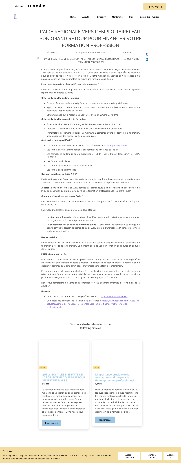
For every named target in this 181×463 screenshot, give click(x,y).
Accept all (171, 456)
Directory (101, 17)
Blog (131, 17)
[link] (30, 6)
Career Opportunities (149, 17)
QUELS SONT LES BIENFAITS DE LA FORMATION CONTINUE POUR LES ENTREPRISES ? (63, 377)
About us (86, 17)
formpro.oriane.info (117, 145)
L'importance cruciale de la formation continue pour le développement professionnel (114, 377)
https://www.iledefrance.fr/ (114, 296)
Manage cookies (152, 456)
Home (73, 17)
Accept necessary (129, 456)
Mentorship (117, 17)
